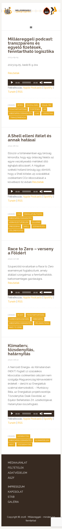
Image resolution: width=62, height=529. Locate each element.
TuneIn (12, 91)
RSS (20, 91)
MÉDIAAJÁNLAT (17, 462)
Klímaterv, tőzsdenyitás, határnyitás (21, 349)
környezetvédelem (18, 222)
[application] (31, 82)
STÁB (11, 496)
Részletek (13, 73)
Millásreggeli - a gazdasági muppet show (31, 12)
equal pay (46, 105)
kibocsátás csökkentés (20, 113)
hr (44, 109)
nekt (11, 444)
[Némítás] (41, 82)
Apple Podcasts (32, 87)
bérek (20, 105)
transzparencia (18, 118)
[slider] (48, 82)
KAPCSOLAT (15, 491)
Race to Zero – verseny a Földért (30, 250)
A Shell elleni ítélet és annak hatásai (29, 137)
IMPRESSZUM (16, 486)
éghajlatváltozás (33, 214)
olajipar (36, 222)
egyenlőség (32, 105)
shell (26, 226)
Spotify (48, 87)
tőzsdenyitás (24, 444)
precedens (14, 226)
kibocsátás (38, 319)
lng (37, 113)
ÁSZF (11, 477)
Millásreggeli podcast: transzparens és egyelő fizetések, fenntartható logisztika (31, 45)
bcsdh (20, 315)
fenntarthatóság (18, 109)
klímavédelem (42, 440)
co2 (19, 214)
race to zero (15, 327)
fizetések (35, 109)
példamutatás (42, 323)
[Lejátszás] (12, 82)
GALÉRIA (13, 501)
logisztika (48, 113)
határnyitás (23, 436)
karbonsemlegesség (19, 319)
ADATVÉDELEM (17, 472)
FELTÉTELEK (16, 467)
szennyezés (39, 226)
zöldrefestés (16, 231)
